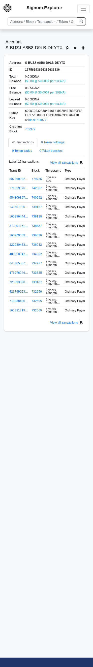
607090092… (18, 179)
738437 (36, 226)
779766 (36, 179)
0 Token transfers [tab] (50, 150)
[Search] (81, 21)
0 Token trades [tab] (22, 150)
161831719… (18, 310)
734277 (36, 263)
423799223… (18, 291)
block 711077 (37, 120)
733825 (36, 272)
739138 (36, 216)
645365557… (18, 263)
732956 (36, 291)
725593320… (18, 282)
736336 (36, 235)
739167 (36, 207)
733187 (36, 282)
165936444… (18, 216)
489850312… (18, 254)
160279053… (18, 235)
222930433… (18, 244)
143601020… (18, 207)
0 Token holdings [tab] (52, 142)
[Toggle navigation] (83, 8)
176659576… (18, 188)
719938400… (18, 301)
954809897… (18, 197)
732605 (36, 301)
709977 (30, 129)
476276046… (18, 272)
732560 (36, 310)
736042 (36, 244)
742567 (36, 188)
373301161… (18, 226)
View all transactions (64, 162)
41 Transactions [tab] (23, 142)
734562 (36, 254)
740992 (36, 197)
